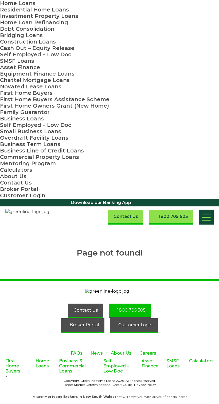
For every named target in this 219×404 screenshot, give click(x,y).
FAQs (77, 353)
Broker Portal (19, 189)
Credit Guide (122, 385)
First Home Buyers (26, 93)
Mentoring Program (28, 163)
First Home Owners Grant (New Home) (54, 106)
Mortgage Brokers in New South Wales (79, 397)
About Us (13, 176)
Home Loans (18, 3)
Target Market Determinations (86, 385)
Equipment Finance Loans (37, 73)
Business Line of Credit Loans (42, 150)
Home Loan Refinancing (34, 22)
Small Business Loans (30, 131)
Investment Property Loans (39, 16)
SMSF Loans (17, 61)
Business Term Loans (30, 144)
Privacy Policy (145, 385)
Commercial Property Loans (39, 157)
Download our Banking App (101, 202)
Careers (147, 353)
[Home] (31, 217)
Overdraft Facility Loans (34, 138)
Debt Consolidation (27, 29)
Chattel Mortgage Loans (35, 80)
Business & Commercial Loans (72, 366)
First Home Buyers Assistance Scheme (55, 99)
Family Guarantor (25, 112)
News (97, 353)
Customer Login (22, 195)
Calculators (16, 170)
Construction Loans (28, 41)
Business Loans (22, 118)
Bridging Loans (21, 35)
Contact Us (16, 182)
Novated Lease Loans (30, 86)
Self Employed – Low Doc (35, 54)
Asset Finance (20, 67)
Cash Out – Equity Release (37, 48)
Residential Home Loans (34, 9)
